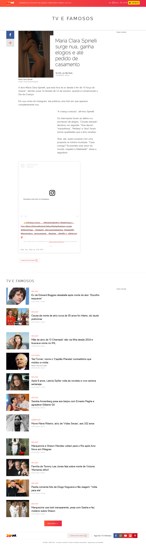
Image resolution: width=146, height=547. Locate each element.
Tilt (95, 9)
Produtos (10, 9)
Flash (17, 9)
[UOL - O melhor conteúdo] (10, 2)
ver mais (51, 523)
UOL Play (68, 3)
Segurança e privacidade (95, 542)
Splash (75, 9)
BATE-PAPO (33, 3)
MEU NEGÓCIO (42, 3)
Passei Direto (52, 3)
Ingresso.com (24, 3)
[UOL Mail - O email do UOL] (115, 2)
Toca (126, 9)
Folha (61, 9)
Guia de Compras (135, 9)
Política (39, 9)
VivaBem (89, 9)
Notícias (32, 9)
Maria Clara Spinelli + (56, 241)
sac (110, 3)
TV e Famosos (73, 18)
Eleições (24, 9)
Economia (54, 9)
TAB (117, 9)
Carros (46, 9)
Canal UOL (105, 9)
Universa (82, 9)
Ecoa (99, 9)
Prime (121, 9)
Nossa (113, 9)
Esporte (68, 9)
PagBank (61, 3)
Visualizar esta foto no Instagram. (36, 199)
